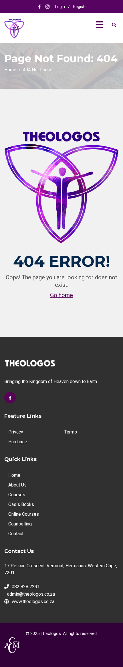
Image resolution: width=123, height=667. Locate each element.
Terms (70, 432)
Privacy (15, 432)
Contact (15, 533)
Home (14, 475)
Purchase (17, 441)
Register (80, 6)
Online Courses (23, 514)
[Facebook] (10, 397)
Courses (16, 494)
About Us (17, 485)
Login (60, 6)
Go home (61, 295)
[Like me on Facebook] (39, 6)
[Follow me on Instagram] (47, 6)
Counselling (20, 524)
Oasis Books (21, 504)
